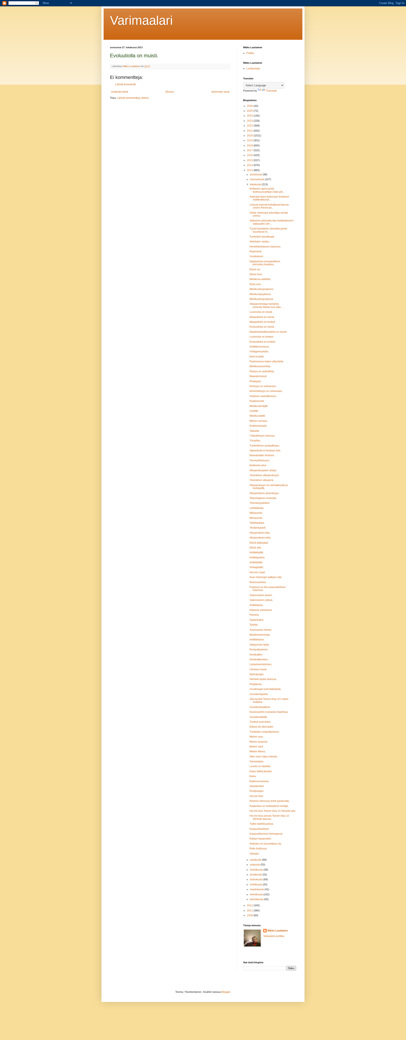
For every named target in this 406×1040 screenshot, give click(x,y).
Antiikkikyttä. (257, 552)
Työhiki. (254, 624)
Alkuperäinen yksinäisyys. (264, 493)
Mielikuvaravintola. (260, 366)
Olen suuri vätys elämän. (264, 756)
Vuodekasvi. (257, 256)
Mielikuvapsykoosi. (260, 294)
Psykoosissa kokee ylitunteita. (267, 361)
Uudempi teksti (119, 91)
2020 (250, 135)
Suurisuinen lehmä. (261, 629)
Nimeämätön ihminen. (262, 455)
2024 (250, 115)
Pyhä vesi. (255, 284)
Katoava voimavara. (261, 610)
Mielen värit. (256, 746)
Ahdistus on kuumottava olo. (266, 843)
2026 (250, 105)
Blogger (225, 992)
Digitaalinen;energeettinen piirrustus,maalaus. (265, 263)
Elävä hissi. (256, 274)
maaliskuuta (257, 889)
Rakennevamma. (259, 781)
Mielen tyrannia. (259, 741)
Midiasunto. (256, 512)
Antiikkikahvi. (257, 639)
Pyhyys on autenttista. (262, 371)
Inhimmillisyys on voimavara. (266, 391)
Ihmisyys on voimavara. (263, 386)
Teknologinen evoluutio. (263, 498)
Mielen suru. (257, 736)
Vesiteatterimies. (259, 659)
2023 (250, 120)
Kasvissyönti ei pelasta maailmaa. (269, 711)
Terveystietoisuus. (260, 460)
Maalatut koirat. (258, 376)
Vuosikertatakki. (259, 717)
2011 (250, 910)
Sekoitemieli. (257, 786)
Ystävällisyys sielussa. (262, 435)
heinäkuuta (256, 869)
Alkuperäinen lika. (260, 532)
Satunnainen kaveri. (261, 595)
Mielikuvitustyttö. (259, 406)
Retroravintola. (258, 582)
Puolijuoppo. (257, 791)
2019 (250, 140)
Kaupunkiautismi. (259, 828)
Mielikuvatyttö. (258, 415)
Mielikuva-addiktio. (260, 279)
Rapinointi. (256, 251)
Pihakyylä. (255, 381)
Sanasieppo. (257, 761)
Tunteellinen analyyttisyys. (265, 445)
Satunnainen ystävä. (261, 600)
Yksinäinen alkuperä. (262, 480)
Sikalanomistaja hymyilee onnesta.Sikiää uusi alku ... (266, 305)
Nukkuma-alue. (258, 465)
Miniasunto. (256, 518)
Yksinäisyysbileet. (260, 502)
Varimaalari (141, 20)
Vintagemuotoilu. (259, 351)
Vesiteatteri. (256, 654)
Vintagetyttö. (257, 567)
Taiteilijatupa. (257, 522)
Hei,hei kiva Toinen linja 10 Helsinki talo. (273, 810)
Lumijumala (253, 68)
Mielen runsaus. (259, 420)
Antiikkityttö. (256, 562)
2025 (250, 110)
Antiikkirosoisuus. (260, 346)
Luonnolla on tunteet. (262, 336)
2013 (250, 170)
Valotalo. (254, 853)
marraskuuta (257, 179)
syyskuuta (256, 859)
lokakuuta (256, 184)
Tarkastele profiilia (273, 936)
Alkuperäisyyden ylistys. (263, 470)
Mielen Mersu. (258, 751)
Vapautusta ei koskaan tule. (265, 450)
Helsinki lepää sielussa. (263, 679)
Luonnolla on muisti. (261, 311)
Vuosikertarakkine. (260, 707)
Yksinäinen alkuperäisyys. (265, 475)
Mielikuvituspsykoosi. (262, 289)
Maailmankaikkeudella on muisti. (268, 331)
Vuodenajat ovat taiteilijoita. (265, 689)
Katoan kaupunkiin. (261, 838)
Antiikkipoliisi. (257, 557)
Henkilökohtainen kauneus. (265, 246)
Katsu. (253, 776)
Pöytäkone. (256, 684)
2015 (250, 160)
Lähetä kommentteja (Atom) (133, 97)
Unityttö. (254, 410)
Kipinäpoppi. (257, 674)
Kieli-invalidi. (257, 356)
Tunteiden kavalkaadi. (262, 236)
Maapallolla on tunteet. (263, 321)
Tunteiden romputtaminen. (265, 731)
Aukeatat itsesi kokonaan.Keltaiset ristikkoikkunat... (269, 198)
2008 (250, 915)
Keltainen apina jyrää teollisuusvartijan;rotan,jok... (267, 190)
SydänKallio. (257, 619)
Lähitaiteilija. (257, 508)
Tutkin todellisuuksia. (262, 823)
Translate (271, 90)
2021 (250, 130)
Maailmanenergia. (260, 634)
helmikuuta (256, 894)
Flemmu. (254, 614)
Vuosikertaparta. (259, 694)
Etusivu (170, 91)
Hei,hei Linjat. (257, 572)
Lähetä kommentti (125, 84)
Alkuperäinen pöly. (260, 537)
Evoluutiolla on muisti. (262, 326)
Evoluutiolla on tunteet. (263, 341)
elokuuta (255, 864)
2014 (250, 165)
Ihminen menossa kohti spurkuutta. (269, 801)
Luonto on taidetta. (260, 766)
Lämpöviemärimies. (261, 664)
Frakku (250, 53)
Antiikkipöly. (256, 605)
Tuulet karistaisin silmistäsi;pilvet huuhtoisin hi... (268, 230)
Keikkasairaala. (258, 425)
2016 (250, 155)
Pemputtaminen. (259, 649)
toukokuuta (256, 879)
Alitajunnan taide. (260, 644)
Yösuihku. (255, 440)
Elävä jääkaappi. (259, 542)
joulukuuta (256, 174)
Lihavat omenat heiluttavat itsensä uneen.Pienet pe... (269, 206)
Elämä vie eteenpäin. (262, 726)
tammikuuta (257, 899)
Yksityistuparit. (258, 527)
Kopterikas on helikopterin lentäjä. (269, 806)
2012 (250, 905)
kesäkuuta (256, 874)
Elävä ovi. (255, 269)
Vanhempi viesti (220, 91)
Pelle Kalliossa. (258, 848)
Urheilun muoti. (258, 669)
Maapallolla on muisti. (262, 317)
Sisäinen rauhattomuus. (263, 396)
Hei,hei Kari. (257, 796)
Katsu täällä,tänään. (261, 771)
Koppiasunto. (257, 401)
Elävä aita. (256, 547)
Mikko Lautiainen (277, 930)
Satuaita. (255, 430)
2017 (250, 150)
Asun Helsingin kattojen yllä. (266, 577)
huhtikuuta (256, 884)
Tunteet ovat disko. (260, 721)
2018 (250, 145)
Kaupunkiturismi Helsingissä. (266, 833)
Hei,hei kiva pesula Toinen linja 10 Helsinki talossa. (269, 817)
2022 (250, 125)
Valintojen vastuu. (260, 241)
